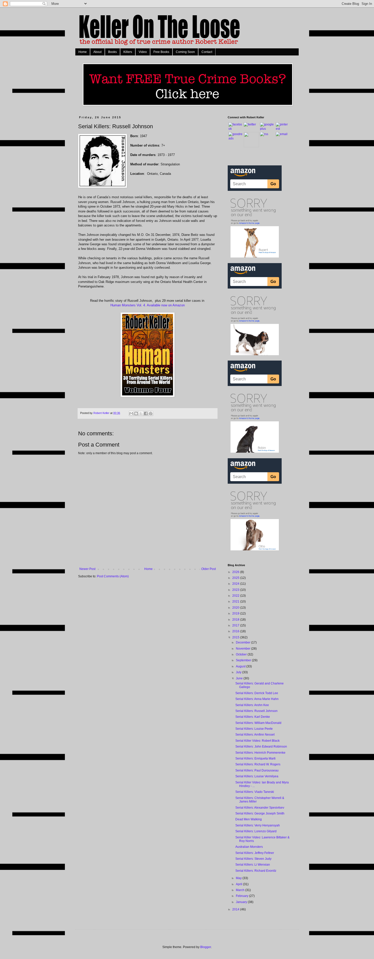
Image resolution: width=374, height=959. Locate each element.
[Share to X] (140, 413)
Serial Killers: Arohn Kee (252, 705)
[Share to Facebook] (145, 413)
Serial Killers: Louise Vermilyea (256, 776)
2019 (236, 613)
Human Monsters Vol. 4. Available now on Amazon (147, 305)
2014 (236, 909)
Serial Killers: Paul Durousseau (257, 770)
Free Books (161, 52)
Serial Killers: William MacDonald (258, 723)
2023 (236, 590)
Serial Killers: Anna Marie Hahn (257, 699)
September (244, 660)
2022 (236, 595)
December (243, 642)
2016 (236, 631)
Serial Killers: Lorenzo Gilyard (256, 831)
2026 (236, 572)
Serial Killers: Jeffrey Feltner (254, 853)
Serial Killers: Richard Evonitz (255, 870)
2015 (236, 637)
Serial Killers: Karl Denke (252, 717)
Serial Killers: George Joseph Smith (259, 813)
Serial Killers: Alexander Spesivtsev (259, 807)
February (242, 896)
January (242, 902)
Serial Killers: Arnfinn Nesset (255, 734)
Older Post (208, 569)
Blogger (205, 947)
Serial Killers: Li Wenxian (252, 864)
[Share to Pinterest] (150, 413)
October (242, 654)
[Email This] (131, 413)
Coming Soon (185, 52)
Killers (127, 52)
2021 (236, 601)
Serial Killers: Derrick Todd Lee (256, 693)
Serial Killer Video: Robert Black (257, 740)
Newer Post (87, 569)
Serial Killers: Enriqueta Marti (255, 758)
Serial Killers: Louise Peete (254, 729)
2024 (236, 583)
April (239, 884)
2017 (236, 625)
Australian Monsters (249, 847)
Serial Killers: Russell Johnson (256, 711)
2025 (236, 578)
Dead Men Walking (248, 819)
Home (82, 52)
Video (143, 52)
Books (112, 52)
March (240, 890)
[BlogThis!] (136, 413)
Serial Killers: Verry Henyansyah (257, 825)
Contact (207, 52)
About (97, 52)
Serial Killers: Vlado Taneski (254, 792)
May (239, 878)
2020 (236, 607)
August (241, 666)
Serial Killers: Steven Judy (253, 859)
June (239, 678)
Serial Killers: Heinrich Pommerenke (260, 752)
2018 (236, 619)
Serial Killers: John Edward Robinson (261, 746)
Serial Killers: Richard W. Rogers (257, 764)
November (243, 648)
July (239, 672)
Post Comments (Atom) (113, 576)
